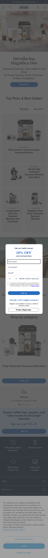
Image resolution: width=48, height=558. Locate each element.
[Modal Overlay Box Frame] (24, 279)
